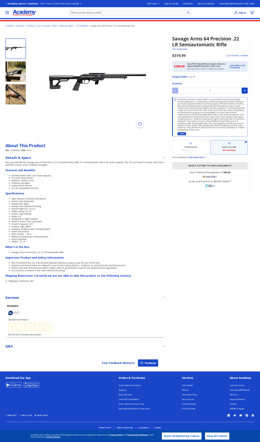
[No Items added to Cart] (252, 12)
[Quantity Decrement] (175, 91)
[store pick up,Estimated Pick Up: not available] (190, 147)
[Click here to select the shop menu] (7, 12)
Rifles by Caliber (66, 26)
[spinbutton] (210, 91)
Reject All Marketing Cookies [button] (181, 436)
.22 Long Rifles (82, 26)
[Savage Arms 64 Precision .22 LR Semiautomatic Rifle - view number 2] (16, 71)
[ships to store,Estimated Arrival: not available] (229, 147)
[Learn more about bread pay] (210, 186)
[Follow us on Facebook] (229, 415)
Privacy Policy (116, 435)
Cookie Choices (53, 437)
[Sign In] (236, 12)
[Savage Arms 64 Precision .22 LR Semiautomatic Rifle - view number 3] (16, 94)
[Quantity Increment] (245, 91)
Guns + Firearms (43, 26)
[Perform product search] (188, 13)
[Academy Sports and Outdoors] (25, 13)
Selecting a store (196, 157)
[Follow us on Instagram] (247, 415)
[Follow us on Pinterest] (253, 415)
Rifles (55, 26)
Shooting (30, 26)
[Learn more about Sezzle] (209, 176)
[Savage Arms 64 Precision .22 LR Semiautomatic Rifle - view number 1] (16, 49)
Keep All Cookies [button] (217, 436)
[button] (238, 66)
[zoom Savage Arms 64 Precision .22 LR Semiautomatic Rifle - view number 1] (97, 81)
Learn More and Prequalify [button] (237, 66)
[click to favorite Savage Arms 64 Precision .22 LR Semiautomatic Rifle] (140, 124)
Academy (9, 26)
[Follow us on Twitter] (235, 415)
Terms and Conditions (137, 435)
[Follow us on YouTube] (241, 415)
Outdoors (20, 26)
